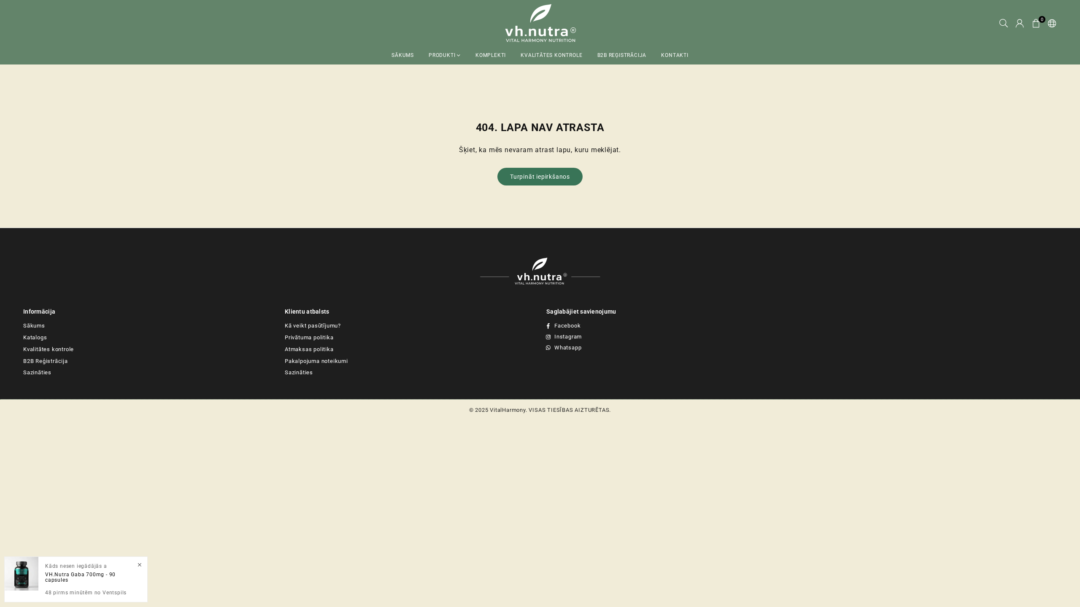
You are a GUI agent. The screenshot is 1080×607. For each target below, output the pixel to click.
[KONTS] (1020, 23)
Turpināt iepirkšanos (540, 176)
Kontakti (674, 55)
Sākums (403, 55)
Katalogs (35, 337)
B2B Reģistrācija (45, 361)
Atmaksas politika (309, 349)
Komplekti (490, 55)
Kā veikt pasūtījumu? (313, 325)
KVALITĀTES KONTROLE (551, 55)
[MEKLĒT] (1004, 23)
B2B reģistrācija (622, 55)
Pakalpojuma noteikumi (316, 361)
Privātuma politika (309, 337)
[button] (1036, 23)
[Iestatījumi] (1050, 23)
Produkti (443, 55)
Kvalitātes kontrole (48, 349)
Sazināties (37, 372)
